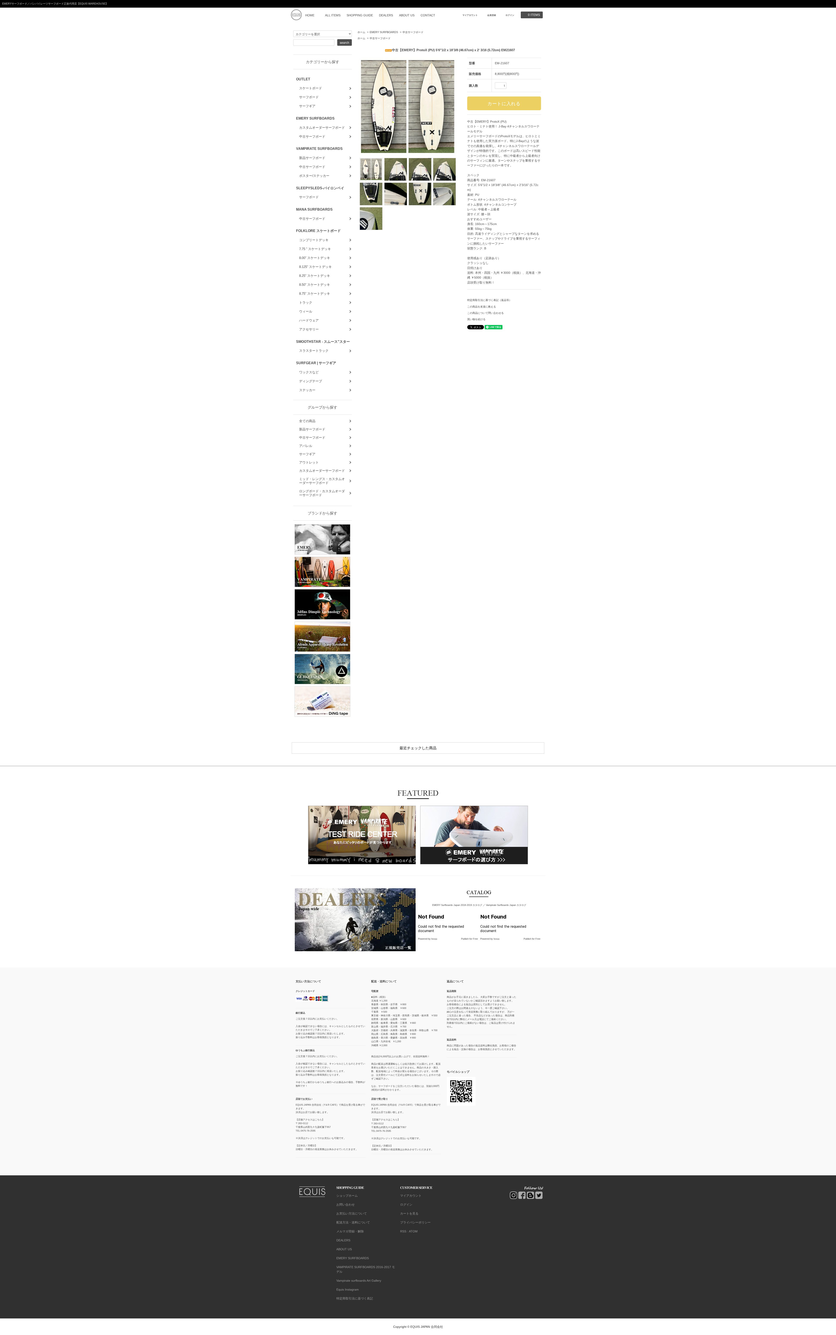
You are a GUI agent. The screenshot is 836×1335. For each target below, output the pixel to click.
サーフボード (309, 97)
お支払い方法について (351, 1213)
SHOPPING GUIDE (360, 15)
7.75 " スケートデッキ (315, 249)
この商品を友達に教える (481, 306)
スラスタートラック (314, 350)
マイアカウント (470, 15)
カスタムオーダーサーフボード (322, 127)
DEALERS (386, 15)
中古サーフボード (413, 32)
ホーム (361, 32)
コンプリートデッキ (314, 240)
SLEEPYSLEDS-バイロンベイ (320, 188)
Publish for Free (469, 938)
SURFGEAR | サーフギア (316, 363)
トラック (305, 302)
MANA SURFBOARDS (314, 209)
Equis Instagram (347, 1289)
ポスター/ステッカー (314, 176)
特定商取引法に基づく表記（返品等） (489, 300)
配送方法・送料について (353, 1222)
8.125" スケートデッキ (315, 267)
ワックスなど (309, 372)
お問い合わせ (345, 1204)
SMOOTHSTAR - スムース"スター (323, 341)
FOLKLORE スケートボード (318, 231)
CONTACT (428, 15)
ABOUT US (407, 15)
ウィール (305, 311)
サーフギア (307, 106)
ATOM (413, 1231)
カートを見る (409, 1213)
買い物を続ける (476, 319)
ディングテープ (310, 381)
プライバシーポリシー (415, 1222)
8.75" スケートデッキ (314, 293)
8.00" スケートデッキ (314, 258)
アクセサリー (309, 329)
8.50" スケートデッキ (314, 284)
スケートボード (310, 88)
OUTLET (303, 79)
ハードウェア (309, 320)
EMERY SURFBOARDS (384, 32)
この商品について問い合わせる (485, 313)
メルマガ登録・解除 (350, 1231)
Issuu (434, 938)
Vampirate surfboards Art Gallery (358, 1280)
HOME (309, 15)
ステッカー (307, 390)
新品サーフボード (312, 158)
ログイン (510, 15)
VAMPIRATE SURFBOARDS (319, 149)
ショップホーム (347, 1195)
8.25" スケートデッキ (314, 275)
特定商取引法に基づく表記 (354, 1298)
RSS (403, 1231)
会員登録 (491, 15)
